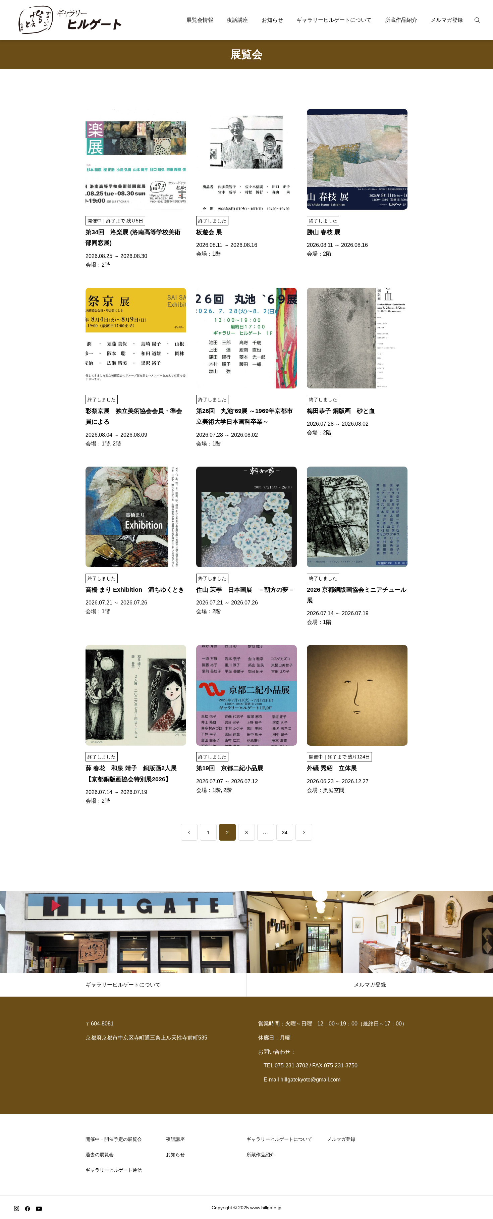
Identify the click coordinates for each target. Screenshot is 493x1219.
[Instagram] (16, 1208)
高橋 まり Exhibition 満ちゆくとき (135, 589)
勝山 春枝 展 (323, 232)
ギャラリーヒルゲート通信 (114, 1170)
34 (284, 832)
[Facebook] (27, 1208)
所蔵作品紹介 (401, 20)
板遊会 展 (209, 232)
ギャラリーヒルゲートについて (334, 20)
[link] (189, 832)
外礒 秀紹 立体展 (332, 768)
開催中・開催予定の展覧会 (114, 1139)
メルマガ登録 (447, 20)
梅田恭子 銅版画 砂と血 (341, 411)
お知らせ (272, 20)
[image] (136, 163)
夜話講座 (237, 20)
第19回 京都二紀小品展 (229, 768)
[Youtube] (39, 1208)
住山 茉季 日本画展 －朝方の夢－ (245, 589)
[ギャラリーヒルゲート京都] (70, 20)
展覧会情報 (199, 20)
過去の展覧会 (100, 1154)
